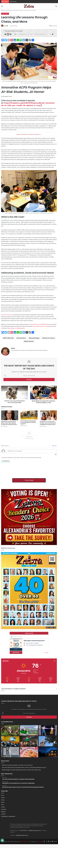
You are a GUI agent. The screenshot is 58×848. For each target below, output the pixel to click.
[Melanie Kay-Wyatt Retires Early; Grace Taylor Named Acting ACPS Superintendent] (9, 415)
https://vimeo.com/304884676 (38, 324)
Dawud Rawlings (34, 338)
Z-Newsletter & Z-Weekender (8, 816)
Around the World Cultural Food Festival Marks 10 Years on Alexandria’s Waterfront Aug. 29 (24, 767)
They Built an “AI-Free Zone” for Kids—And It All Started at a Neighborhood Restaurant (48, 423)
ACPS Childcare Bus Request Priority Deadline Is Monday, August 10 (28, 422)
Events (2, 800)
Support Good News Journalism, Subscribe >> (29, 134)
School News (9, 10)
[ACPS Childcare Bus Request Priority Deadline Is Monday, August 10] (29, 414)
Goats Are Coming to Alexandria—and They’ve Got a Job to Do (17, 765)
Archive (3, 797)
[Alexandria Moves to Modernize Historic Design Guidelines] (10, 741)
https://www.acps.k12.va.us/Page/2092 (43, 326)
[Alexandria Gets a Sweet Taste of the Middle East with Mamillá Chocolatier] (10, 752)
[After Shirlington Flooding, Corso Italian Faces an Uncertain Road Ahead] (29, 741)
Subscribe (3, 809)
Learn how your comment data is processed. (30, 457)
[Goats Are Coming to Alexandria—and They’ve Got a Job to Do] (10, 730)
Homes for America (6, 314)
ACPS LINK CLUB (9, 338)
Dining (2, 802)
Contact (3, 807)
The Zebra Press (26, 841)
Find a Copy (29, 480)
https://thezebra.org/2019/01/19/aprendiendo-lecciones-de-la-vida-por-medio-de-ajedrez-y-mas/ (28, 104)
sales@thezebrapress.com (34, 830)
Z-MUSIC (3, 814)
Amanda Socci (21, 338)
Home (3, 10)
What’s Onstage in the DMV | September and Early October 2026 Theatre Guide (21, 769)
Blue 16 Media (40, 841)
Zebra (5, 25)
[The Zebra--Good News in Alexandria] (29, 6)
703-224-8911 (23, 830)
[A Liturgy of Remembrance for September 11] (48, 741)
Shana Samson (29, 341)
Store (2, 804)
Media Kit (3, 811)
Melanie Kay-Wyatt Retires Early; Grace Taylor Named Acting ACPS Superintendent (9, 423)
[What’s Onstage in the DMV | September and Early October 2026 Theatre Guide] (48, 730)
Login (55, 445)
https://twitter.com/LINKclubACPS (16, 328)
